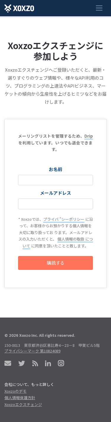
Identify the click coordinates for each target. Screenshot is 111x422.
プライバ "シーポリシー (63, 219)
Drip (88, 136)
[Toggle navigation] (99, 8)
